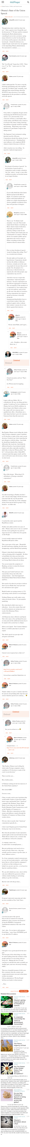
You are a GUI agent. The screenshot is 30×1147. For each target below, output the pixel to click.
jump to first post (15, 991)
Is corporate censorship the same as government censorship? (19, 1020)
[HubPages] (15, 2)
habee (10, 76)
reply (3, 51)
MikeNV (11, 512)
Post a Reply (23, 991)
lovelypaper (14, 392)
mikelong (11, 758)
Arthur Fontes (18, 369)
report (7, 51)
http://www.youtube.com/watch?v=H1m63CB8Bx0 (13, 670)
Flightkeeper (12, 890)
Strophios (16, 212)
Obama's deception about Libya (20, 1121)
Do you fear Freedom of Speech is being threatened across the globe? (20, 1097)
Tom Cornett (12, 56)
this (19, 106)
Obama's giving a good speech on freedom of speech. (19, 1002)
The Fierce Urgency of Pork (20, 1044)
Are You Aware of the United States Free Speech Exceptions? (19, 1070)
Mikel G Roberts (13, 644)
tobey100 (11, 20)
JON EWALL (15, 352)
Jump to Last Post (9, 16)
